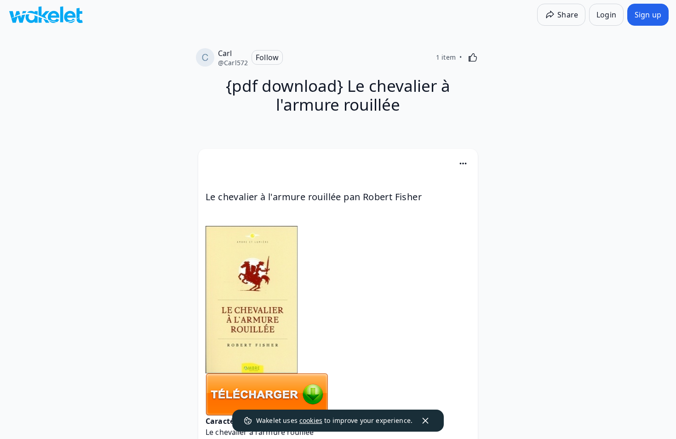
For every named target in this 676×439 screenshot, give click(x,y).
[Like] (472, 57)
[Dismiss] (425, 420)
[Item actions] (463, 163)
